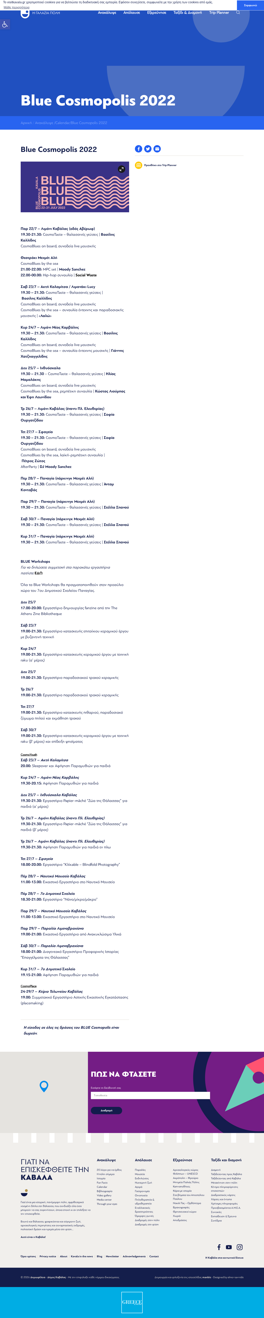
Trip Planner (219, 13)
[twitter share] (148, 148)
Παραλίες (140, 1169)
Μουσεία (140, 1174)
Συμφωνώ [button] (250, 5)
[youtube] (228, 1247)
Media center (104, 1199)
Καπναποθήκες (181, 1186)
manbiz (206, 1277)
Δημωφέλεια (37, 1277)
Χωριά (177, 1215)
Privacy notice (48, 1256)
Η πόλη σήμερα (105, 1174)
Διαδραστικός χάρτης (223, 1195)
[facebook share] (138, 148)
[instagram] (239, 1247)
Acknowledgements (134, 1256)
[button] (5, 24)
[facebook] (219, 1247)
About (63, 1256)
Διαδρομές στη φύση (147, 1224)
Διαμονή (216, 1169)
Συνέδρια (216, 1220)
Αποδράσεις (180, 1220)
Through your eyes (107, 1203)
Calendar (102, 1186)
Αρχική (26, 123)
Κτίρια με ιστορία (182, 1190)
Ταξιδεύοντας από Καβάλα (226, 1178)
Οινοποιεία (141, 1195)
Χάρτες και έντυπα (221, 1199)
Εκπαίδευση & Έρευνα (223, 1216)
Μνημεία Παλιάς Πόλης (186, 1182)
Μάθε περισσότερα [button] (16, 7)
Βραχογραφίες (181, 1207)
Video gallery (104, 1195)
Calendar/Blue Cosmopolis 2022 (81, 123)
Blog (99, 1256)
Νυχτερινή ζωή (143, 1182)
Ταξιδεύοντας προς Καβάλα (226, 1174)
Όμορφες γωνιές (144, 1215)
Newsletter (112, 1256)
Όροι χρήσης (28, 1256)
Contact (154, 1256)
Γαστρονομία (142, 1191)
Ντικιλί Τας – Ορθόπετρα (187, 1203)
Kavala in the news (82, 1256)
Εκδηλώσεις (142, 1178)
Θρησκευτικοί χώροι (184, 1211)
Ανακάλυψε (107, 13)
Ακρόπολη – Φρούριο (185, 1178)
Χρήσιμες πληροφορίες (224, 1203)
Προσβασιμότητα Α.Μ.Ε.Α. (226, 1207)
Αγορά (138, 1186)
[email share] (157, 148)
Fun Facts (102, 1182)
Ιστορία (101, 1178)
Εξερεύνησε (156, 13)
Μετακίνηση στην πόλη (224, 1182)
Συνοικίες (216, 1212)
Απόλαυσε (131, 13)
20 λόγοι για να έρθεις (109, 1169)
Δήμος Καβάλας (56, 1277)
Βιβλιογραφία (104, 1191)
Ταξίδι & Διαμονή (188, 13)
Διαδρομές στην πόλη (147, 1220)
